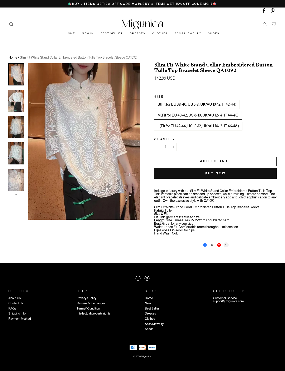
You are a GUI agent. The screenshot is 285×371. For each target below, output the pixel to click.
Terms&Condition (88, 308)
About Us (14, 298)
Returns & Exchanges (91, 303)
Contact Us (15, 303)
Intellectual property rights (93, 313)
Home (70, 33)
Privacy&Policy (86, 298)
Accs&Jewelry (188, 33)
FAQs (12, 308)
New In (88, 33)
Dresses (137, 33)
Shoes (213, 33)
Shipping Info (17, 313)
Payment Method (19, 318)
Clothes (160, 33)
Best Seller (112, 33)
